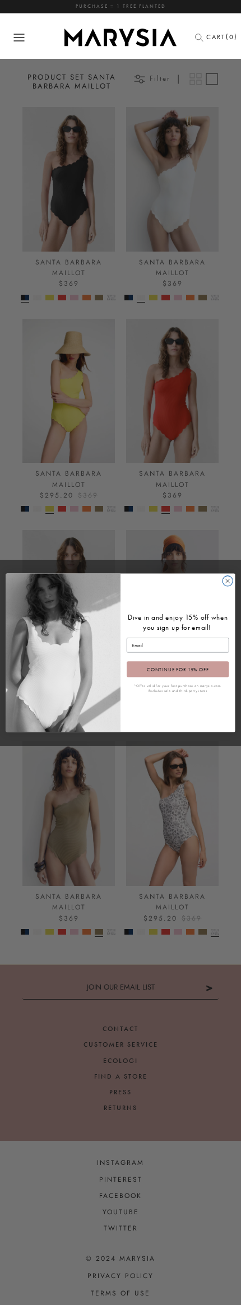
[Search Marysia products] (202, 37)
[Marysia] (120, 37)
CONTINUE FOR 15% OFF (178, 669)
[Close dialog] (228, 580)
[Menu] (19, 37)
